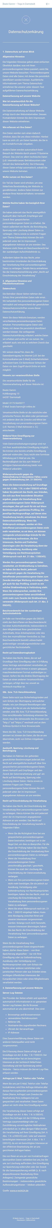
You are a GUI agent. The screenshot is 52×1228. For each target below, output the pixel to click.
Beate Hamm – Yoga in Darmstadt (19, 4)
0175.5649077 (17, 403)
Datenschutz (30, 1220)
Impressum (21, 1220)
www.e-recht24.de (19, 1190)
